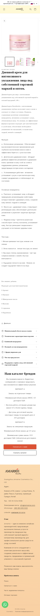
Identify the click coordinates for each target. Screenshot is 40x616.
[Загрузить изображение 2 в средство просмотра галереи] (20, 61)
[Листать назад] (2, 62)
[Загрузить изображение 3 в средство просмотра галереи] (30, 61)
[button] (4, 9)
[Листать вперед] (37, 62)
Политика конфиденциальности (24, 611)
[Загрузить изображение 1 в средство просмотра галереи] (9, 61)
